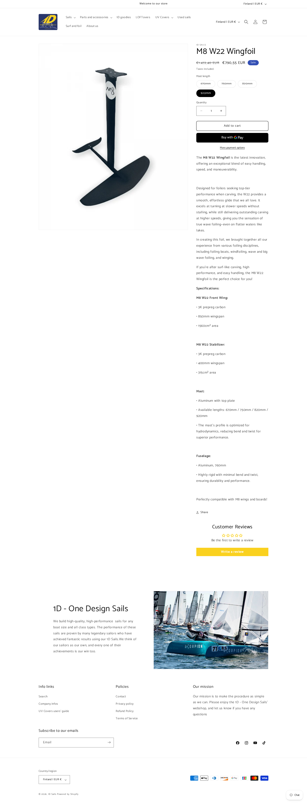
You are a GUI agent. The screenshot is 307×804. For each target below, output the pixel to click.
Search (43, 696)
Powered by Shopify (68, 794)
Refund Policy (124, 711)
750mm (229, 84)
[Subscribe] (109, 742)
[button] (70, 17)
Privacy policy (124, 703)
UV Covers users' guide (54, 711)
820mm (249, 84)
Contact (121, 696)
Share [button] (204, 512)
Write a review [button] (232, 552)
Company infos (48, 703)
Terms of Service (127, 718)
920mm (206, 93)
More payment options (232, 148)
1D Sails (52, 794)
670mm (208, 84)
